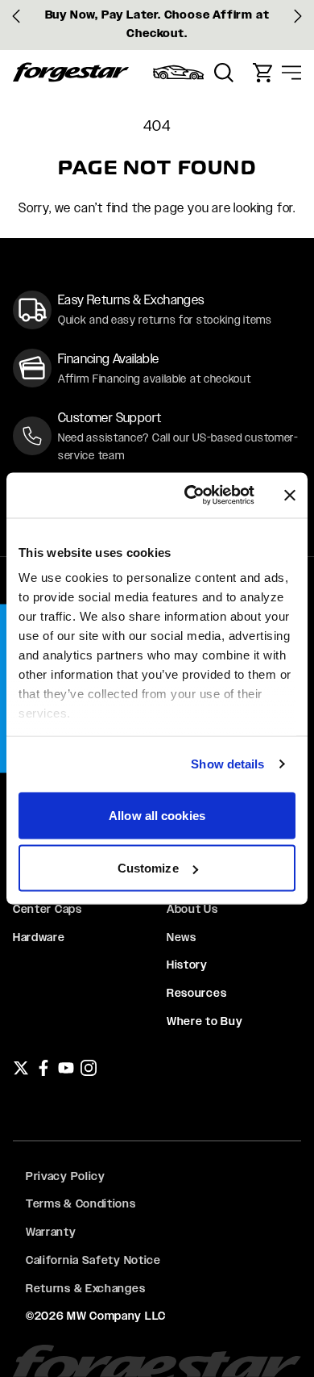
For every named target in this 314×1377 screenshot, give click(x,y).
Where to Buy (204, 1021)
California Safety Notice (93, 1260)
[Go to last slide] (16, 16)
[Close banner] (289, 494)
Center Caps (47, 908)
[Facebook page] (43, 1068)
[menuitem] (179, 73)
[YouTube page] (66, 1068)
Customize (148, 868)
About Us (192, 908)
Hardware (39, 937)
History (187, 964)
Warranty (51, 1231)
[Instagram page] (89, 1068)
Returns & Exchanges (85, 1288)
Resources (196, 992)
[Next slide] (298, 16)
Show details (227, 764)
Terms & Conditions (81, 1203)
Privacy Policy (65, 1176)
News (181, 937)
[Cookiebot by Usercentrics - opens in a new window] (190, 495)
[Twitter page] (21, 1068)
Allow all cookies (157, 815)
